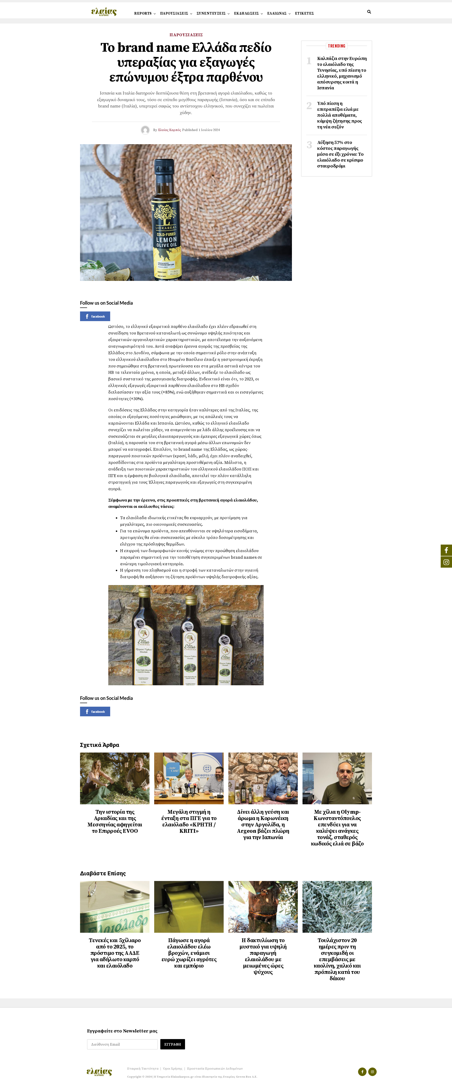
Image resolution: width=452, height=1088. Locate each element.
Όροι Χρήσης (172, 1069)
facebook (98, 316)
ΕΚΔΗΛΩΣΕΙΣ (246, 13)
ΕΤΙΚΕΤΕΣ (304, 13)
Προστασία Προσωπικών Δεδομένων (215, 1069)
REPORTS (143, 13)
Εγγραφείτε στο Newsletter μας (122, 1031)
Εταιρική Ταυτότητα (142, 1069)
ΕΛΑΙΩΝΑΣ (277, 13)
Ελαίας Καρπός (169, 130)
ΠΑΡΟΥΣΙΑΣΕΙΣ (174, 13)
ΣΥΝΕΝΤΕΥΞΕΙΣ (211, 13)
